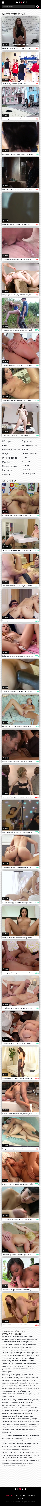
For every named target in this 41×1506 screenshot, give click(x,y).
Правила (31, 1496)
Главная (9, 1496)
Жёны (25, 449)
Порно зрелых (9, 466)
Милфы (6, 461)
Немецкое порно (11, 449)
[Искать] (37, 6)
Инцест (6, 453)
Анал (4, 445)
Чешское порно (30, 445)
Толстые (26, 461)
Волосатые (7, 470)
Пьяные (26, 465)
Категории (20, 1496)
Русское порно (9, 457)
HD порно (7, 441)
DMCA (20, 1498)
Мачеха (6, 474)
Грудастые (27, 441)
